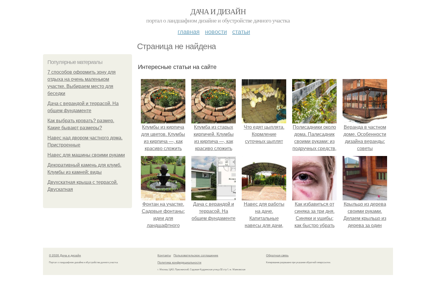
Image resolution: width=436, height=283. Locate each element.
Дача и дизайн (218, 11)
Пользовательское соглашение (196, 255)
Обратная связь (277, 255)
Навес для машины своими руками (86, 154)
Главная (189, 31)
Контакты (164, 255)
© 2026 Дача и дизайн (65, 255)
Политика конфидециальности (179, 262)
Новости (216, 31)
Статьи (241, 31)
